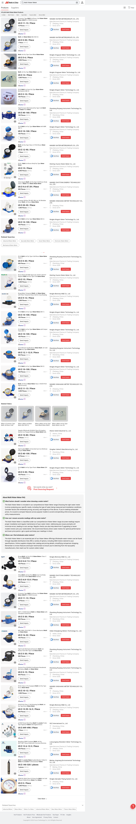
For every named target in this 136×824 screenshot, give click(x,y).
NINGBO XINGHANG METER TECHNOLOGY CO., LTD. (66, 202)
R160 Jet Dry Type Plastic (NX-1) (32, 468)
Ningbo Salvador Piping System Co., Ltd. (64, 779)
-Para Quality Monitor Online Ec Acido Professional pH (32, 760)
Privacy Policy (48, 817)
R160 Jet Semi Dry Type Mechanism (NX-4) (30, 90)
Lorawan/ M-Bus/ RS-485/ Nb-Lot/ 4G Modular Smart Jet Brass (32, 201)
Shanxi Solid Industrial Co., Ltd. (60, 431)
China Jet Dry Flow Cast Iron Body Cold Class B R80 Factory (31, 575)
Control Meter (21, 241)
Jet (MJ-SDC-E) (28, 37)
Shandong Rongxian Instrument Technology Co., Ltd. (65, 349)
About (28, 817)
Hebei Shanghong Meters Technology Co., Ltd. (66, 631)
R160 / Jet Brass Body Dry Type (31, 164)
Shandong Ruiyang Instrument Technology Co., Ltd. (66, 109)
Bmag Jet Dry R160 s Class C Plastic (32, 557)
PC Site (62, 815)
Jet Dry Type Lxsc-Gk (30, 72)
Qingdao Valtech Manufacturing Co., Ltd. (64, 449)
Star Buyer (56, 815)
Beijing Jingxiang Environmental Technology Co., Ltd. (65, 761)
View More (42, 799)
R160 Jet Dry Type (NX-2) (31, 219)
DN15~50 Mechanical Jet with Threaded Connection (32, 612)
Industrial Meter (7, 809)
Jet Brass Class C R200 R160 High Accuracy (32, 384)
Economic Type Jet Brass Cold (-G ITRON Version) (32, 19)
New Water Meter (57, 809)
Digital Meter (24, 15)
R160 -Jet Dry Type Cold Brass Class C (32, 257)
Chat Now (56, 29)
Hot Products (18, 815)
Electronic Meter (8, 241)
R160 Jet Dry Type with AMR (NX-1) (32, 127)
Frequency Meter (32, 15)
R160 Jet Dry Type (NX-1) (31, 312)
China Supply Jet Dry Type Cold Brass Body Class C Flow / (32, 182)
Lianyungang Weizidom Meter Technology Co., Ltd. (66, 743)
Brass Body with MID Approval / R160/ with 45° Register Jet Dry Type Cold (32, 275)
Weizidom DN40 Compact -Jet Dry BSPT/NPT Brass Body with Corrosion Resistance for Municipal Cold (33, 742)
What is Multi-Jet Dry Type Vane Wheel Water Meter (43, 424)
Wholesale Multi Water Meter (52, 241)
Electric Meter (34, 241)
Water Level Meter (8, 245)
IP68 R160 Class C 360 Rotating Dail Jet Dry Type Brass (31, 705)
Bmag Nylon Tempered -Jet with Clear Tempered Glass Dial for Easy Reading (32, 294)
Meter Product (11, 15)
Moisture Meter (42, 15)
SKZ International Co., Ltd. (59, 723)
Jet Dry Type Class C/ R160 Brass (31, 145)
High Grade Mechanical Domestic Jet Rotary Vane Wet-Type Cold (31, 649)
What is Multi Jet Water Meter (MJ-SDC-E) (25, 424)
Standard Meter (68, 241)
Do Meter (3, 15)
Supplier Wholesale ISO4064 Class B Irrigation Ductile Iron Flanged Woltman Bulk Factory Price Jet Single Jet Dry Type (32, 431)
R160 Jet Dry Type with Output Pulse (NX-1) (32, 330)
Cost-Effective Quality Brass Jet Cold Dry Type (32, 348)
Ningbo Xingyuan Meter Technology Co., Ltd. (65, 55)
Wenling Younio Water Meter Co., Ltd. (63, 164)
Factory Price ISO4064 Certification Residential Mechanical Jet (32, 668)
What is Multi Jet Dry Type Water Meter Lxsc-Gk (59, 424)
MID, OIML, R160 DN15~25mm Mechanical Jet (32, 631)
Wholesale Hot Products (44, 815)
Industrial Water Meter (42, 809)
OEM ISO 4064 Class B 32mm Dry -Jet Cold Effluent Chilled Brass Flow (32, 779)
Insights (68, 815)
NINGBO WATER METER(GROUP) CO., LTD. (64, 19)
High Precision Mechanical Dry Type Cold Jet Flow (32, 108)
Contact (55, 817)
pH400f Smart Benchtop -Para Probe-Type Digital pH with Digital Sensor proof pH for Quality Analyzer (32, 723)
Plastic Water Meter (70, 809)
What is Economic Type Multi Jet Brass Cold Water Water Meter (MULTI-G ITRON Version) (8, 424)
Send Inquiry (24, 30)
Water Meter (18, 809)
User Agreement (37, 817)
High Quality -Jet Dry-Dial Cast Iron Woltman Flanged (32, 449)
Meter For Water (29, 809)
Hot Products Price (29, 815)
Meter (17, 15)
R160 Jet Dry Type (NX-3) (31, 366)
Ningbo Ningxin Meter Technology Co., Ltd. (64, 90)
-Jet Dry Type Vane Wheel (31, 54)
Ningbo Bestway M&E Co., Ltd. (60, 294)
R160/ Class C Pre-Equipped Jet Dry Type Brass (32, 686)
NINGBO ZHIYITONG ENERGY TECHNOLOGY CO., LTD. (65, 183)
